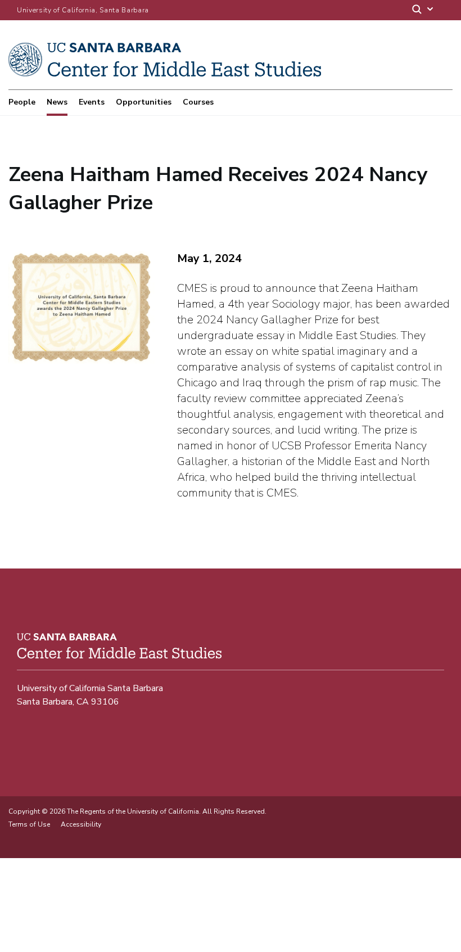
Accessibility (81, 824)
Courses (198, 102)
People (21, 102)
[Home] (164, 73)
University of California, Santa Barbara (83, 10)
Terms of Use (29, 824)
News (57, 102)
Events (92, 102)
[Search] (423, 10)
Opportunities (143, 102)
